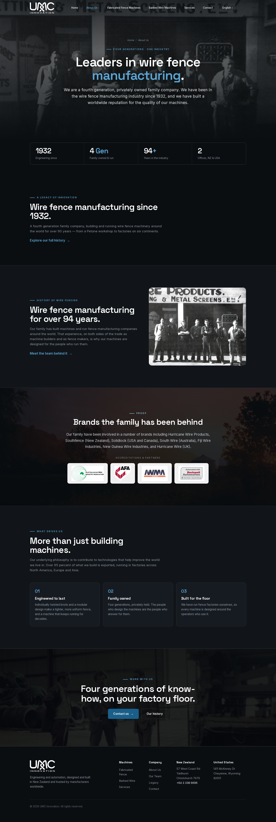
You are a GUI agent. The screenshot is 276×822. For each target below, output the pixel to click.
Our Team (155, 776)
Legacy (153, 782)
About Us (92, 7)
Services (189, 7)
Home (74, 7)
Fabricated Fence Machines (124, 7)
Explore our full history (50, 240)
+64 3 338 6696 (187, 783)
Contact (208, 7)
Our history (155, 714)
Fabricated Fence (126, 772)
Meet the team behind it (51, 353)
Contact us (123, 714)
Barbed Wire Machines (162, 7)
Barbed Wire (127, 780)
